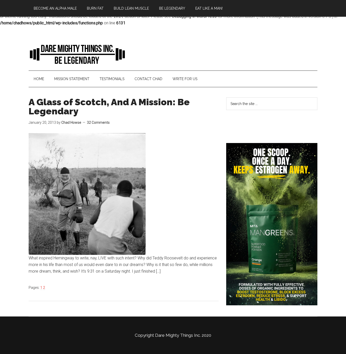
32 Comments (98, 122)
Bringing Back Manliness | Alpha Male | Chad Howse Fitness (77, 54)
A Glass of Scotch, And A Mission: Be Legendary (109, 106)
